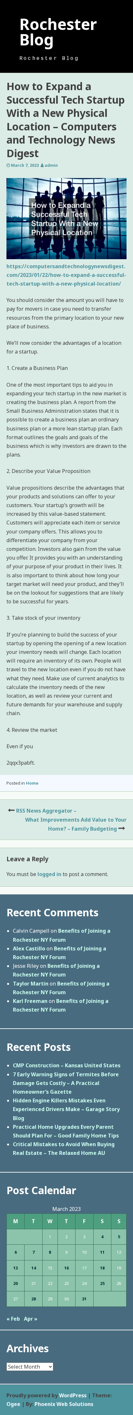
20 (15, 1283)
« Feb (13, 1318)
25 (102, 1283)
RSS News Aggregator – (46, 810)
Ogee (13, 1404)
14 (33, 1268)
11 (102, 1252)
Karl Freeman (30, 1001)
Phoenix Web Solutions (64, 1404)
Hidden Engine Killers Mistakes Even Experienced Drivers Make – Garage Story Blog (66, 1109)
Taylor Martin (30, 983)
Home (32, 783)
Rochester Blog (58, 32)
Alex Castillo (29, 948)
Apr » (30, 1318)
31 (84, 1299)
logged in (49, 874)
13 (15, 1268)
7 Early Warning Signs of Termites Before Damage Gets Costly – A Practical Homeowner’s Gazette (66, 1083)
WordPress (73, 1395)
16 (66, 1268)
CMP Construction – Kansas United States (66, 1065)
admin (51, 165)
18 (102, 1268)
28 (33, 1299)
